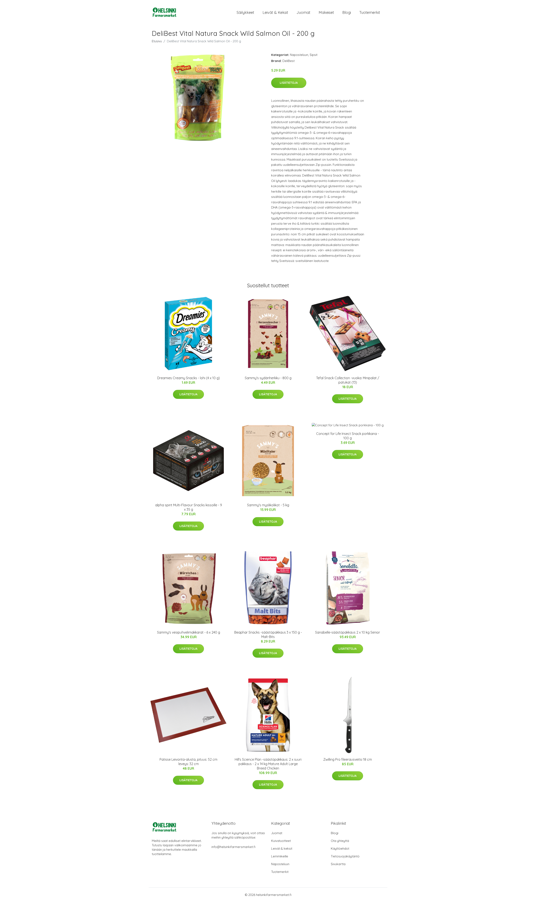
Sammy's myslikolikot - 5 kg (268, 505)
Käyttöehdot (340, 848)
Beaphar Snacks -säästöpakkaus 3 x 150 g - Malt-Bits (268, 634)
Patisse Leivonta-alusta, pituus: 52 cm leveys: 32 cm (188, 761)
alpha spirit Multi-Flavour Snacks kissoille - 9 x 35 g (188, 507)
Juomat (303, 12)
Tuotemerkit (369, 12)
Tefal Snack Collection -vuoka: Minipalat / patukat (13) (347, 380)
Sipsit (313, 55)
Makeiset (326, 12)
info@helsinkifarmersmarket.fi (233, 847)
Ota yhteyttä (340, 841)
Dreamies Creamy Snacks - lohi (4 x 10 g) (188, 378)
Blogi (346, 12)
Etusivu (157, 41)
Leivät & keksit (275, 12)
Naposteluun (299, 55)
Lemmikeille (279, 856)
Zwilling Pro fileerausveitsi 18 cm (347, 759)
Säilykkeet (245, 12)
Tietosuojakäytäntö (345, 856)
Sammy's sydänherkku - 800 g (268, 378)
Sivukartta (338, 864)
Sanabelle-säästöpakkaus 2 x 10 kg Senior (347, 632)
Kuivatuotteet (281, 841)
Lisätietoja (289, 83)
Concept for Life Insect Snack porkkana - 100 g (347, 436)
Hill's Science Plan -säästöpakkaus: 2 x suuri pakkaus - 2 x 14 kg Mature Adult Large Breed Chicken (268, 763)
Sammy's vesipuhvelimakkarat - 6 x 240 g (188, 632)
